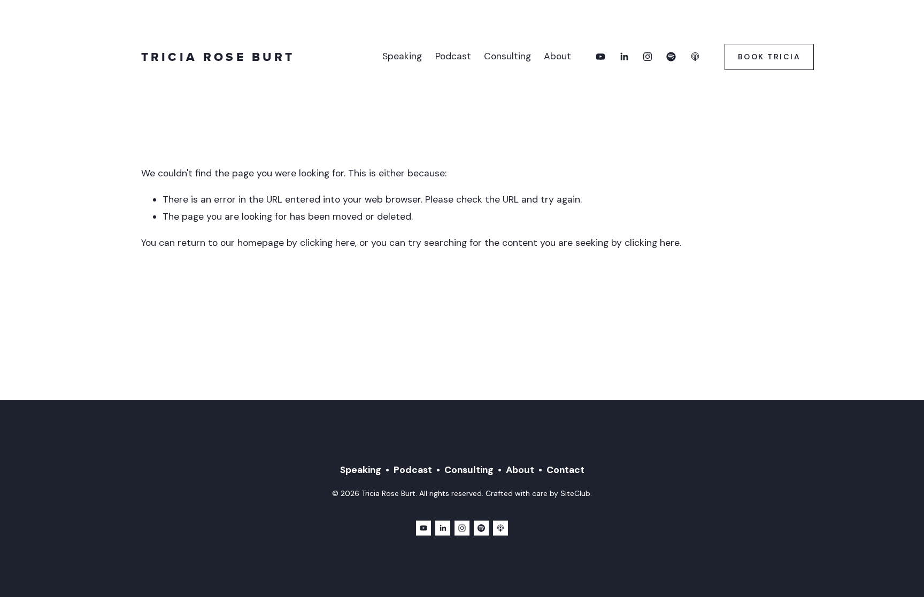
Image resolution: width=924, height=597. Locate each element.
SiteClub (575, 493)
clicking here (327, 243)
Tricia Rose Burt (218, 57)
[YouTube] (600, 56)
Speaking (402, 56)
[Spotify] (671, 56)
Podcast (453, 56)
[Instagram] (647, 56)
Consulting (507, 56)
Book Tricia (769, 56)
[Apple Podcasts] (695, 56)
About (557, 56)
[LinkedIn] (624, 56)
